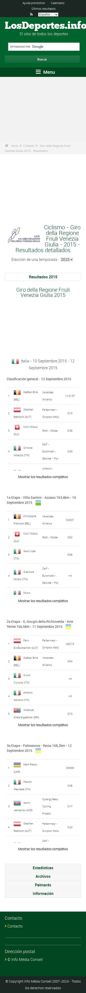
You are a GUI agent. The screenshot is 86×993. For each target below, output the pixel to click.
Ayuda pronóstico (33, 3)
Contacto (15, 926)
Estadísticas (43, 867)
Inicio (14, 146)
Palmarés (43, 885)
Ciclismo (28, 146)
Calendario (57, 3)
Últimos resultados (44, 8)
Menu (48, 72)
